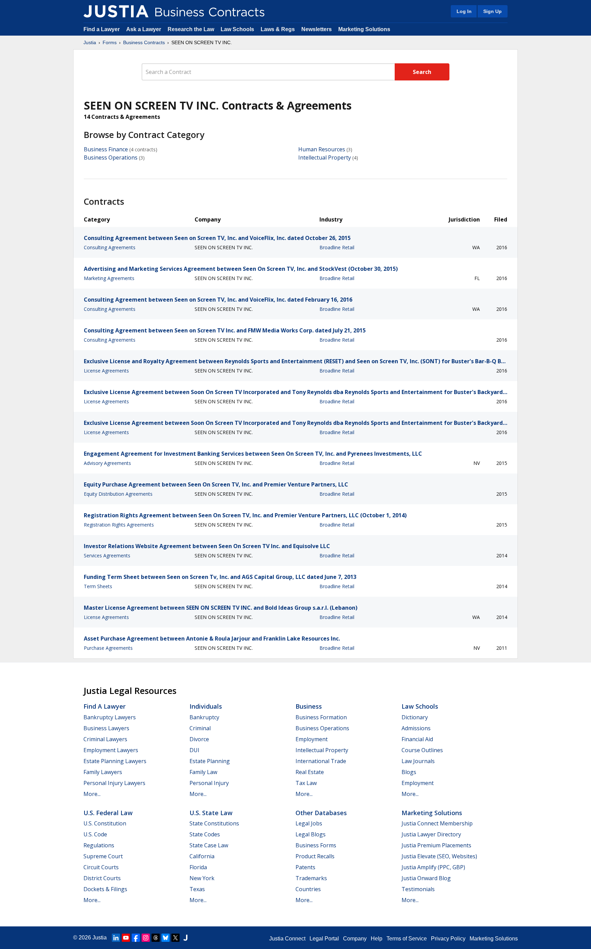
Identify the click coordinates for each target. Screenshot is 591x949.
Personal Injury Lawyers (114, 783)
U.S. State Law (211, 813)
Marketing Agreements (109, 278)
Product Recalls (315, 856)
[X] (175, 938)
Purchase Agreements (108, 648)
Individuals (205, 706)
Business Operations (110, 157)
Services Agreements (107, 555)
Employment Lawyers (110, 750)
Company (355, 938)
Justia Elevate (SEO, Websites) (439, 856)
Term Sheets (98, 586)
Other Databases (321, 813)
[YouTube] (126, 938)
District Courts (102, 878)
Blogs (409, 772)
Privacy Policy (448, 938)
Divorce (199, 739)
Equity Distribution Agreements (118, 494)
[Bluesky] (165, 938)
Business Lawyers (106, 728)
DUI (194, 750)
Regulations (98, 845)
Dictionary (415, 717)
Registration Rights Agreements (119, 524)
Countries (308, 889)
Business (309, 706)
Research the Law (191, 29)
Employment (312, 739)
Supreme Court (103, 856)
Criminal (200, 728)
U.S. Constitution (104, 823)
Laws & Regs (278, 29)
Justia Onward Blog (426, 878)
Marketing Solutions (364, 29)
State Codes (204, 834)
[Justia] (115, 11)
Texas (197, 889)
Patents (305, 867)
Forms (110, 42)
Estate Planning (209, 761)
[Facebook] (136, 938)
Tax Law (306, 783)
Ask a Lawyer (144, 29)
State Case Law (208, 845)
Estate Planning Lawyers (114, 761)
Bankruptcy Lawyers (109, 717)
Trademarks (311, 878)
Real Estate (310, 772)
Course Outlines (422, 750)
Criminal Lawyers (105, 739)
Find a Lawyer (101, 29)
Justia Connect (287, 938)
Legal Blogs (311, 834)
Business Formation (321, 717)
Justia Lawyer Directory (431, 834)
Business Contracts (144, 42)
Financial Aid (417, 739)
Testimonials (418, 889)
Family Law (203, 772)
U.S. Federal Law (108, 813)
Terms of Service (406, 938)
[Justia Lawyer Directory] (185, 938)
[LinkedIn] (116, 938)
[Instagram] (146, 938)
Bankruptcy (204, 717)
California (201, 856)
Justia (89, 42)
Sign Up (492, 11)
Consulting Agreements (109, 247)
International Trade (321, 761)
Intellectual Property (324, 157)
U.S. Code (95, 834)
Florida (198, 867)
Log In (464, 11)
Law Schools (237, 29)
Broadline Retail (336, 247)
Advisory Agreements (107, 463)
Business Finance (106, 149)
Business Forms (316, 845)
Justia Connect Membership (437, 823)
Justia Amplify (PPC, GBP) (433, 867)
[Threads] (156, 938)
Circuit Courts (101, 867)
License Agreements (106, 370)
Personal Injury (209, 783)
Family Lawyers (102, 772)
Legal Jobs (309, 823)
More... (92, 794)
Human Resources (321, 149)
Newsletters (316, 29)
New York (201, 878)
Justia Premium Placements (436, 845)
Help (376, 938)
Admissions (416, 728)
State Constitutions (214, 823)
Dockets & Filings (105, 889)
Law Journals (418, 761)
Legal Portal (324, 938)
